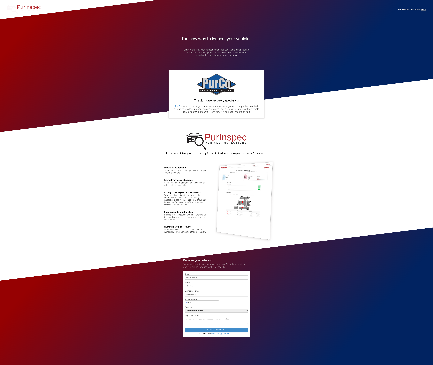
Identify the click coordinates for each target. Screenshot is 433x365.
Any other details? (192, 315)
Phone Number (191, 299)
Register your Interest (217, 330)
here (423, 9)
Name (187, 282)
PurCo (178, 106)
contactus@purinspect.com (223, 333)
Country (188, 307)
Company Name (192, 291)
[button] (187, 302)
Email (187, 274)
